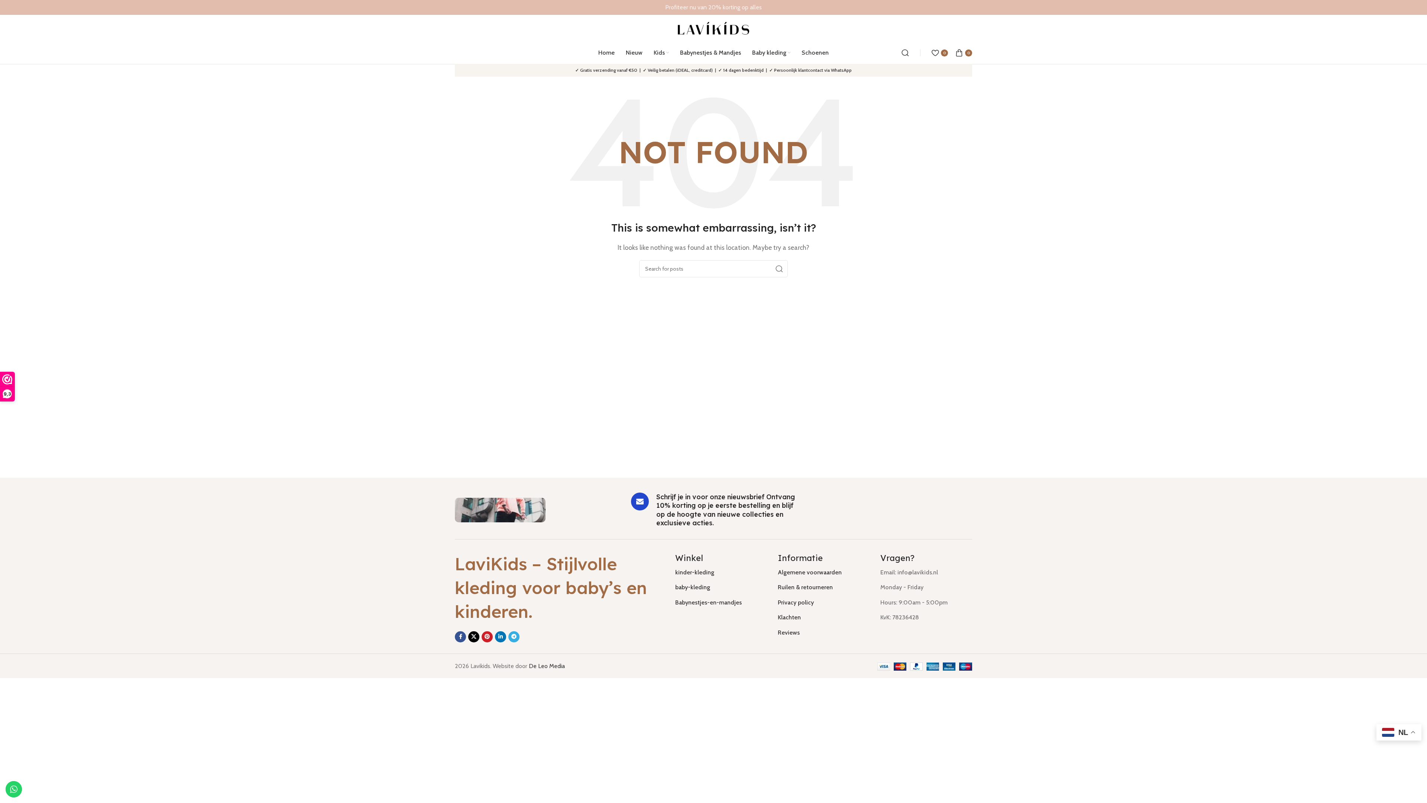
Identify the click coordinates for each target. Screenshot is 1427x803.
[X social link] (473, 636)
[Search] (905, 52)
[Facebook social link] (460, 636)
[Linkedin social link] (500, 636)
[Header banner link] (713, 7)
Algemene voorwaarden (810, 572)
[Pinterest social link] (487, 636)
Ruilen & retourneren (805, 587)
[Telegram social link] (514, 636)
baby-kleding (692, 587)
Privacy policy (796, 602)
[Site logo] (714, 27)
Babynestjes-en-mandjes (708, 602)
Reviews (789, 632)
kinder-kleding (694, 572)
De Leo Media (547, 666)
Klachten (789, 617)
